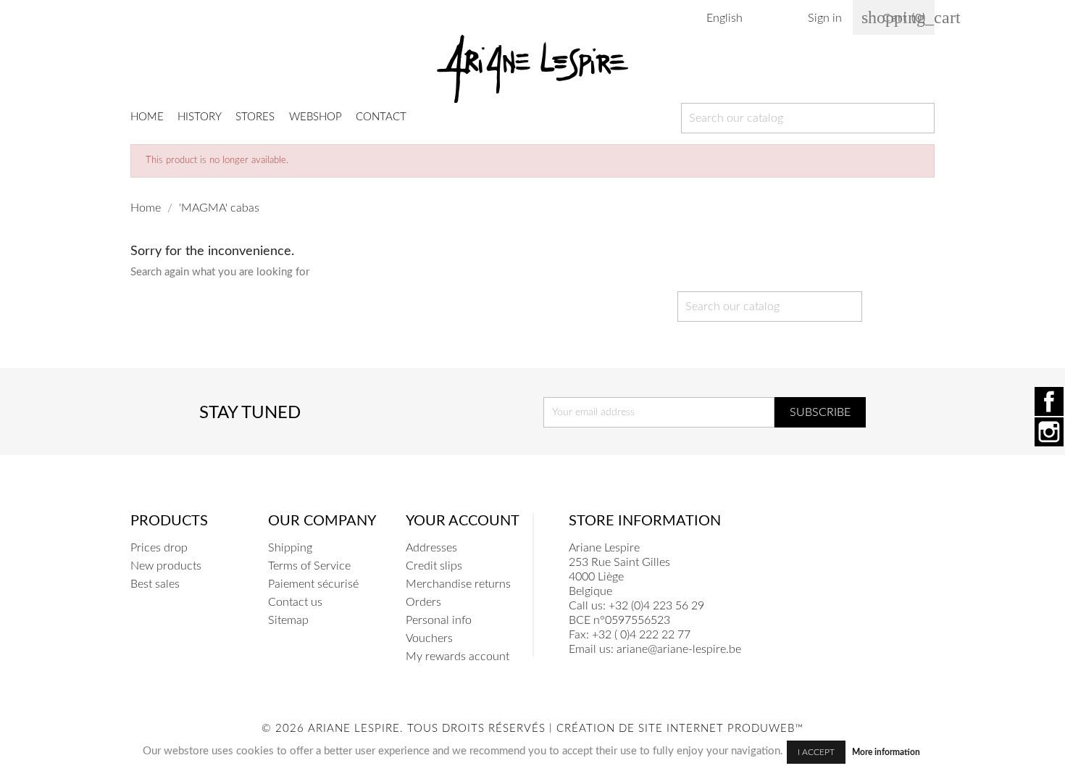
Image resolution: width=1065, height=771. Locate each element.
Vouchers (429, 638)
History (200, 117)
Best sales (155, 584)
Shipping (290, 548)
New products (165, 566)
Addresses (431, 548)
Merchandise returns (458, 584)
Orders (423, 602)
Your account (462, 521)
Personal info (439, 620)
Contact (381, 117)
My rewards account (457, 656)
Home (147, 117)
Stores (255, 117)
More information (886, 752)
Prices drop (159, 548)
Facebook (1049, 401)
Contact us (295, 602)
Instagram (1049, 431)
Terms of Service (309, 566)
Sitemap (288, 620)
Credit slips (434, 566)
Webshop (315, 117)
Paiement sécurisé (313, 584)
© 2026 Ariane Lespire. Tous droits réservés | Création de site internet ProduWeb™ (532, 728)
